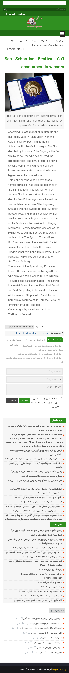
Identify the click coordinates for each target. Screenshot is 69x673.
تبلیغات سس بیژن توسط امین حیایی (47, 642)
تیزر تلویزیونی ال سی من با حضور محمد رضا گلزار (42, 618)
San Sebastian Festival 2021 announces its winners (34, 63)
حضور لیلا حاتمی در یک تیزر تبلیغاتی (47, 652)
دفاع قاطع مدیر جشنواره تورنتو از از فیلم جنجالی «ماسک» (38, 497)
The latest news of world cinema (47, 45)
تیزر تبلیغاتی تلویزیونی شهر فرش (49, 647)
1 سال (19, 623)
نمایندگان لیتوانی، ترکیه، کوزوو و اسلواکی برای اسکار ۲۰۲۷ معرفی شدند (33, 459)
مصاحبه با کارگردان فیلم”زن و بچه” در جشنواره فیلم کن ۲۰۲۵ (37, 548)
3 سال (13, 628)
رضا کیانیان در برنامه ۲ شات (51, 587)
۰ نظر (23, 49)
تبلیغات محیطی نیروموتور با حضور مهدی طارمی (43, 623)
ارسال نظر (24, 400)
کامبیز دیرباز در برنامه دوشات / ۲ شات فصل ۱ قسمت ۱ (40, 596)
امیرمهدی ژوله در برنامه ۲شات (50, 582)
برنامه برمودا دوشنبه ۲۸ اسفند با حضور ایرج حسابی (41, 557)
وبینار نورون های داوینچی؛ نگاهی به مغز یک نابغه (41, 476)
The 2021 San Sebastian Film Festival (32, 333)
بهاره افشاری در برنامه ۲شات (50, 569)
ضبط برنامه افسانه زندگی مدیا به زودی (46, 535)
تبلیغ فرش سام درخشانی (52, 638)
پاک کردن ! (12, 400)
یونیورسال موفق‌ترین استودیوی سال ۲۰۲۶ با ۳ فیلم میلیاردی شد (36, 511)
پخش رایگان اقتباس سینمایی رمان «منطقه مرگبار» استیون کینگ (36, 471)
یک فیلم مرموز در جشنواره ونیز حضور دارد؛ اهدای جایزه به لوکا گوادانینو (34, 506)
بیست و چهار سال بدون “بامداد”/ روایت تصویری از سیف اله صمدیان (34, 552)
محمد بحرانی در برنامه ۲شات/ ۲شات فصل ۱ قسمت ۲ (40, 591)
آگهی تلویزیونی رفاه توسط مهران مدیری (46, 633)
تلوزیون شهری (57, 611)
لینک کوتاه (39, 326)
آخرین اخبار (57, 420)
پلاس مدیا (58, 524)
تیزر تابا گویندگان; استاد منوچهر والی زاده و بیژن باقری (41, 628)
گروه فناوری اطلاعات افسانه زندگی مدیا (36, 669)
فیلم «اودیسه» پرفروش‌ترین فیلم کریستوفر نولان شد (40, 502)
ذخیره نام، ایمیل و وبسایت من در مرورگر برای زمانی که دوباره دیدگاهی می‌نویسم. (46, 402)
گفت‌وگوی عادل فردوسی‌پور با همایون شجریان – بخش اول (37, 600)
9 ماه (18, 618)
